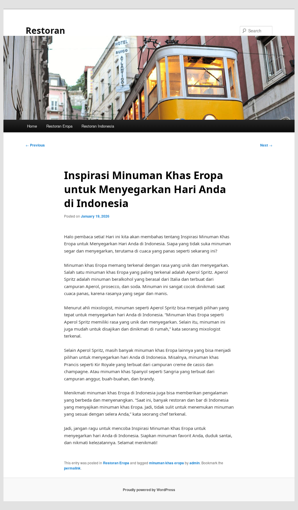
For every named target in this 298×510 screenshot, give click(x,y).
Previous (35, 145)
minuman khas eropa (166, 462)
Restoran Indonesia (97, 126)
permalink (72, 468)
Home (32, 126)
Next (266, 145)
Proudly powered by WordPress (149, 489)
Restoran (45, 30)
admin (194, 462)
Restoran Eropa (59, 126)
